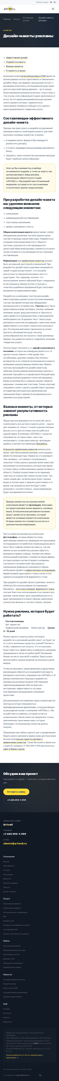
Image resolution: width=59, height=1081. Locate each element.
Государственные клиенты (14, 980)
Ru (51, 2)
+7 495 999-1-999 (16, 800)
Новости (6, 887)
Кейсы (6, 941)
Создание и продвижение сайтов (16, 925)
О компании (9, 857)
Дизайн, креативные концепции (16, 934)
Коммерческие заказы (12, 967)
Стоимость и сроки (15, 71)
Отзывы (6, 870)
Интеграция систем (11, 954)
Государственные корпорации (15, 992)
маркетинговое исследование (40, 570)
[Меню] (53, 9)
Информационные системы (14, 950)
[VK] (40, 1075)
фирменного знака (45, 589)
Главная (6, 19)
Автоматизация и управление (15, 912)
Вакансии (7, 879)
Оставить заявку (16, 792)
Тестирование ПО (10, 929)
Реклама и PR (8, 921)
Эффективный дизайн (17, 57)
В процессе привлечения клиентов (20, 449)
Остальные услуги (28, 19)
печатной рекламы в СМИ (33, 76)
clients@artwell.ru (15, 843)
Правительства (9, 984)
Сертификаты (8, 866)
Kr (55, 2)
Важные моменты (14, 66)
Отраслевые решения (12, 908)
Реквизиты (7, 1022)
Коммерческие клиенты (12, 997)
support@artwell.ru (23, 1075)
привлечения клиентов (33, 261)
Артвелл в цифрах (10, 883)
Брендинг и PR (9, 959)
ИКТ (4, 917)
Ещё (5, 1004)
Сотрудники (8, 874)
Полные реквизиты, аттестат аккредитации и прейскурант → (24, 1056)
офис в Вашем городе (14, 749)
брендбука (41, 444)
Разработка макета (15, 62)
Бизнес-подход (9, 892)
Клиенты (7, 974)
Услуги (17, 19)
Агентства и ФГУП (10, 988)
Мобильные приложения (13, 963)
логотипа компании (25, 589)
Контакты (7, 1013)
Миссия (6, 862)
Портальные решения (12, 904)
